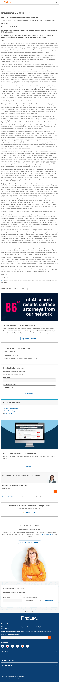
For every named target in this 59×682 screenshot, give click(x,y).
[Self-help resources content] (56, 660)
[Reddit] (22, 646)
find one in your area (48, 534)
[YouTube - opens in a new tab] (7, 646)
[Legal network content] (56, 670)
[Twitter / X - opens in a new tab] (12, 646)
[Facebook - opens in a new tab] (2, 646)
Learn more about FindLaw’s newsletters (11, 496)
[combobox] (29, 380)
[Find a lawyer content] (56, 656)
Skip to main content (29, 1)
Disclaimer (14, 678)
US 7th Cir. (16, 7)
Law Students (8, 414)
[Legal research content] (56, 665)
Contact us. (7, 628)
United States (9, 7)
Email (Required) (6, 488)
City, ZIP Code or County (10, 384)
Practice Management (11, 408)
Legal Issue (6, 377)
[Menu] (2, 2)
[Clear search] (54, 387)
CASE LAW (3, 7)
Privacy (8, 678)
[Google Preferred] (27, 646)
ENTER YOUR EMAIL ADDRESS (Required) (11, 634)
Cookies (21, 678)
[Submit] (55, 491)
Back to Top (30, 611)
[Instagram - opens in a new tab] (17, 646)
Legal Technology (9, 411)
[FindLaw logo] (8, 2)
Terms (2, 678)
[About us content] (56, 651)
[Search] (56, 2)
